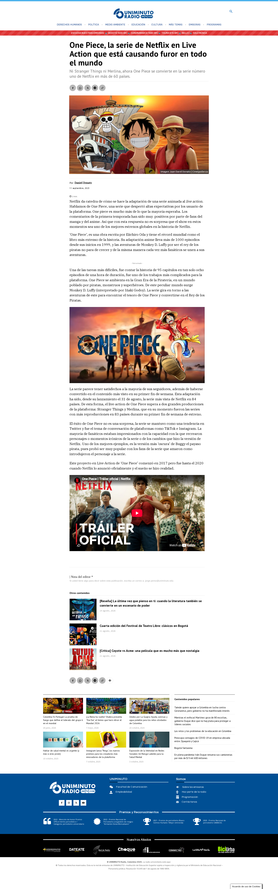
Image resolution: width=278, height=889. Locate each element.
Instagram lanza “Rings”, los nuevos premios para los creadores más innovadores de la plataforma (103, 753)
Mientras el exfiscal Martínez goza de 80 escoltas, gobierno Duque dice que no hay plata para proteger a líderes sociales (202, 721)
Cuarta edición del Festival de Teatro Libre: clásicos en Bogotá (144, 626)
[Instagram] (69, 803)
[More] (110, 680)
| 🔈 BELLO (182, 33)
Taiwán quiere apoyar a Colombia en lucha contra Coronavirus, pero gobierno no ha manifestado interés (202, 709)
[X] (87, 88)
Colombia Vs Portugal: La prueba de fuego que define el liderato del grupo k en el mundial (63, 720)
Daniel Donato (83, 183)
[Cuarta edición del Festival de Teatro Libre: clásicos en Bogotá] (83, 634)
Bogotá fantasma (183, 747)
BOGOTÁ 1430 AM (117, 33)
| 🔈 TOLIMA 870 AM (167, 33)
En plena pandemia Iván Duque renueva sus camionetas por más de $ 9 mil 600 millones (203, 756)
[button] (231, 11)
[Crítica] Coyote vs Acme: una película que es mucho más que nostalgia (149, 651)
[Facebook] (73, 88)
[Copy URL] (102, 88)
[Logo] (133, 13)
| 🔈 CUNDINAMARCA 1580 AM (141, 33)
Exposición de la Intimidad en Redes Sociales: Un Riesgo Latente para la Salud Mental (146, 753)
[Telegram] (95, 88)
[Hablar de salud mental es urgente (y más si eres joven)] (63, 740)
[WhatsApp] (80, 88)
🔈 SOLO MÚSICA (198, 33)
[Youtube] (83, 803)
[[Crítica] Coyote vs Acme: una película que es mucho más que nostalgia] (83, 659)
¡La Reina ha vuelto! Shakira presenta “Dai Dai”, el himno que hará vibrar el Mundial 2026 (104, 720)
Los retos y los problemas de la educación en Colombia (202, 731)
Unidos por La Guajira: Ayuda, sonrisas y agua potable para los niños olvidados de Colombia (148, 720)
